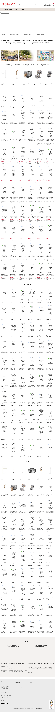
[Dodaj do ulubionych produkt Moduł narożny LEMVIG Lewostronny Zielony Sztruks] (53, 409)
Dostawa (16, 685)
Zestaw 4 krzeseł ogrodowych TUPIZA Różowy (40, 317)
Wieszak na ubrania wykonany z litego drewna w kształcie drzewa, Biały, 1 (49, 477)
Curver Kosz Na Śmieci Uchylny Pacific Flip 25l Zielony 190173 (50, 178)
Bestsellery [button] (35, 64)
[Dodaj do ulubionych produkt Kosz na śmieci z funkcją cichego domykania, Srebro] (7, 552)
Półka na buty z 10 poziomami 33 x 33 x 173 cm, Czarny (50, 546)
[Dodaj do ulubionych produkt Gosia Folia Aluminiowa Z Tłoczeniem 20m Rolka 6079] (35, 186)
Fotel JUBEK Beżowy (40, 454)
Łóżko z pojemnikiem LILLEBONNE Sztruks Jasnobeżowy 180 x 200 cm (41, 369)
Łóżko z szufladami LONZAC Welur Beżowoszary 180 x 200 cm (22, 335)
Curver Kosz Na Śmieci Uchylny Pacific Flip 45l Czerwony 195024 (32, 178)
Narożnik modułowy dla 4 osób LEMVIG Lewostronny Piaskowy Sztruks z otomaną (32, 335)
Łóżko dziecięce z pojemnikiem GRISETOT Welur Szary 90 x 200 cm (23, 369)
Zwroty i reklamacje (18, 687)
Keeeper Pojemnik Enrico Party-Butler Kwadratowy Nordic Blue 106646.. (13, 236)
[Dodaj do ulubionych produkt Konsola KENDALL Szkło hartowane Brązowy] (16, 357)
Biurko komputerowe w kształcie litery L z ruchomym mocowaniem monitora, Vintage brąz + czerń (32, 546)
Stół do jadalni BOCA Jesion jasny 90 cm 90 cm (41, 335)
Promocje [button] (25, 64)
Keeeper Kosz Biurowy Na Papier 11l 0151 (22, 198)
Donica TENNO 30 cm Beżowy (32, 454)
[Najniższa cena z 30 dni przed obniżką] (44, 143)
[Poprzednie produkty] (3, 72)
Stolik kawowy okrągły (50, 105)
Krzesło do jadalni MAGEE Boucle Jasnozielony (4, 335)
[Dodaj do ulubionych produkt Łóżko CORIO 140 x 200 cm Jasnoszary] (25, 289)
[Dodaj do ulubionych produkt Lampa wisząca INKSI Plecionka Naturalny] (35, 409)
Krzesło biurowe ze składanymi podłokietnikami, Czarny (40, 512)
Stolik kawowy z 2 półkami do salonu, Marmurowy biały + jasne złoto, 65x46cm (31, 123)
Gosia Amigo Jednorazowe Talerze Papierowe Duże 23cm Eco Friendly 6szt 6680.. (32, 236)
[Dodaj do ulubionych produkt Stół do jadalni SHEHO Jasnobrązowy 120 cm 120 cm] (53, 323)
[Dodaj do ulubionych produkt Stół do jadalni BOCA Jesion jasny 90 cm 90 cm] (44, 323)
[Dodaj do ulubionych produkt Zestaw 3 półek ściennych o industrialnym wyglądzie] (16, 518)
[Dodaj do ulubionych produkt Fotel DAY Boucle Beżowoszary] (44, 392)
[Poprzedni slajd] (2, 23)
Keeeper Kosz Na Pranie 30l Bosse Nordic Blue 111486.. (50, 256)
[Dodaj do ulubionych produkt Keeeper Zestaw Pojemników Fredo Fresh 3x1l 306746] (16, 244)
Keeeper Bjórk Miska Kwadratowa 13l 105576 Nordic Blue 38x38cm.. (4, 217)
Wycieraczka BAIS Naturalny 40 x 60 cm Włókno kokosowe (41, 437)
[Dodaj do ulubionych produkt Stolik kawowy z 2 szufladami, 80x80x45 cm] (7, 128)
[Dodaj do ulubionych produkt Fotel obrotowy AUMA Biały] (7, 289)
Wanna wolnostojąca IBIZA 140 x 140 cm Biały (31, 437)
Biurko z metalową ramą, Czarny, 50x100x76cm (40, 546)
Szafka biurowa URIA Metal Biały (22, 352)
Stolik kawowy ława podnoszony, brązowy (13, 123)
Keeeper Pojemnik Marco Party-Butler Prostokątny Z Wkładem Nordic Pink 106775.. (32, 256)
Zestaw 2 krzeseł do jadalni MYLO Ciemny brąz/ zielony (13, 454)
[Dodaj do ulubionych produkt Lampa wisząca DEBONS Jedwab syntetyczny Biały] (44, 289)
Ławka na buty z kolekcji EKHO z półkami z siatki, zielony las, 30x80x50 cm (31, 580)
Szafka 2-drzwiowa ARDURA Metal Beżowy (4, 352)
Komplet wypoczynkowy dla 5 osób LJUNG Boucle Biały (4, 369)
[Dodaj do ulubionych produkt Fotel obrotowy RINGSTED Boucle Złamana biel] (7, 409)
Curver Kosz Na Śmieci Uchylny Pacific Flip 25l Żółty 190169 (41, 178)
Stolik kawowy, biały (31, 105)
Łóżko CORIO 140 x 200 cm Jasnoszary (22, 300)
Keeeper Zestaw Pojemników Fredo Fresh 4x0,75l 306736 (4, 256)
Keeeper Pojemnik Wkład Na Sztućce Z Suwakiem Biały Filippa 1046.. (23, 256)
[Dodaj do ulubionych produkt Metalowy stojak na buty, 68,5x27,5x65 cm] (35, 603)
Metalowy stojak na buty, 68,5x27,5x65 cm (32, 615)
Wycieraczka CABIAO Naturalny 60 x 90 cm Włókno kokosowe (22, 386)
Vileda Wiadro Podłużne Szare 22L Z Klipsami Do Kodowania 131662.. (22, 159)
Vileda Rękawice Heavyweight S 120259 (32, 159)
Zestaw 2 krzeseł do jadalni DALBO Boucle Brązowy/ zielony (50, 437)
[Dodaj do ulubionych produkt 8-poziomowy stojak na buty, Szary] (44, 603)
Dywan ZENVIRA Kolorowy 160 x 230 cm (31, 403)
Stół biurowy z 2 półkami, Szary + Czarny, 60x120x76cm (13, 546)
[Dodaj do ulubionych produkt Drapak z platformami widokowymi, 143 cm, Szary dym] (16, 500)
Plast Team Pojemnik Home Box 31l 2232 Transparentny (40, 217)
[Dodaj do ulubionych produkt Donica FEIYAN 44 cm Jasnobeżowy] (25, 392)
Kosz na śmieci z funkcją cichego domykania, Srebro (4, 563)
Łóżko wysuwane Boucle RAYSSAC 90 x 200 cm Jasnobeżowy (32, 369)
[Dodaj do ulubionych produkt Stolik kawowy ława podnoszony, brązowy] (16, 111)
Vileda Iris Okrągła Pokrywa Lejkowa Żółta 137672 (41, 140)
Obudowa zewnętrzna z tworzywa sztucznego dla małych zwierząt (14, 598)
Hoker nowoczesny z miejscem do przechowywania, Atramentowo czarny (4, 615)
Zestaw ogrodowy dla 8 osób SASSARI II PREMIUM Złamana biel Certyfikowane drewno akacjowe (41, 352)
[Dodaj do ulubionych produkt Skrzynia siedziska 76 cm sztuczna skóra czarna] (35, 552)
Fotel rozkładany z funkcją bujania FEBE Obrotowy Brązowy (13, 420)
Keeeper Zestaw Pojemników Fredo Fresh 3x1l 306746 (13, 256)
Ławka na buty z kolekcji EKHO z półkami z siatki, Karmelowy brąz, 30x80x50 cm (21, 580)
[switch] (51, 708)
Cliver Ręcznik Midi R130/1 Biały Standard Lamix (4, 159)
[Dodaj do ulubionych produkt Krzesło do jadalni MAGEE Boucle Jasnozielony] (7, 323)
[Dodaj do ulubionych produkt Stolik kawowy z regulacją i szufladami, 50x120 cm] (7, 94)
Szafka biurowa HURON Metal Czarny (13, 352)
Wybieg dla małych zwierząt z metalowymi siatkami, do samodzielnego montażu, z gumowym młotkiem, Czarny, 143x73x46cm (4, 598)
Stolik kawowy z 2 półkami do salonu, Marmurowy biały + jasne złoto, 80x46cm (22, 123)
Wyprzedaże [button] (45, 64)
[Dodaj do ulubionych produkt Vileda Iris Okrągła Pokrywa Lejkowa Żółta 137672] (44, 128)
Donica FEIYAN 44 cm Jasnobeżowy (22, 403)
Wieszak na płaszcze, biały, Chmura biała (4, 495)
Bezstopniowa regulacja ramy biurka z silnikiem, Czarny (50, 563)
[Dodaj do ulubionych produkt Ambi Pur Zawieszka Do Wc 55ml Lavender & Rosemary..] (53, 264)
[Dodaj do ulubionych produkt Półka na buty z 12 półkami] (25, 603)
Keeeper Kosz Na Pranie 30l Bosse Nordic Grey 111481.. (41, 256)
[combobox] (9, 47)
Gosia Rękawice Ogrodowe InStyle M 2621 (40, 236)
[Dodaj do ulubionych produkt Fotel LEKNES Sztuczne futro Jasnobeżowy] (53, 443)
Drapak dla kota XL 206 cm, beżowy (50, 495)
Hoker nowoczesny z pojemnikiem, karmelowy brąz (49, 598)
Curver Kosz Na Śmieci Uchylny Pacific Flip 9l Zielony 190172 (32, 217)
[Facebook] (2, 703)
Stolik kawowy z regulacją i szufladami (13, 106)
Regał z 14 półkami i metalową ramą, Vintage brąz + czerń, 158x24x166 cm (13, 632)
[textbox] (3, 47)
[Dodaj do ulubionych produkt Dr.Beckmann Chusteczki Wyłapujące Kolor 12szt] (44, 148)
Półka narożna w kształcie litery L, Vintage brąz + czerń (4, 632)
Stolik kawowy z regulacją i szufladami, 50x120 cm (4, 106)
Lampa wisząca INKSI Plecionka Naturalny (31, 420)
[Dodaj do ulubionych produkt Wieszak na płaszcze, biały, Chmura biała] (7, 483)
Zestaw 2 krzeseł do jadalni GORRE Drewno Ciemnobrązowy (5, 454)
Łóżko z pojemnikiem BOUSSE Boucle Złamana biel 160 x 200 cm (41, 420)
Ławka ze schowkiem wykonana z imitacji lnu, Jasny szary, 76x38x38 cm (22, 563)
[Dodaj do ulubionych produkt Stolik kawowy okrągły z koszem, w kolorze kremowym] (44, 94)
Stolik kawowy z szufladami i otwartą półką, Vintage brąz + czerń (31, 140)
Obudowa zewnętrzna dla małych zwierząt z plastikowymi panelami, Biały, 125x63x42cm (41, 598)
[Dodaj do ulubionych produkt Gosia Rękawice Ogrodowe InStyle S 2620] (25, 225)
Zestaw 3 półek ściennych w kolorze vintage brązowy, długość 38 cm (31, 529)
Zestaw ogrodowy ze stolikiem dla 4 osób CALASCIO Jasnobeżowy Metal (49, 352)
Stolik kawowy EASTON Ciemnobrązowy (4, 317)
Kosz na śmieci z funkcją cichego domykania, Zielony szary (13, 563)
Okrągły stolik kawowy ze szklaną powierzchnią (22, 140)
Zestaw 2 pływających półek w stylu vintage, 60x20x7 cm (50, 529)
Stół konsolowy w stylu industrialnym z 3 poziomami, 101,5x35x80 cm (13, 615)
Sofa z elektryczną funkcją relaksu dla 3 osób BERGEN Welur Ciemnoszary (13, 386)
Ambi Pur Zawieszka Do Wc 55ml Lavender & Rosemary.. (50, 275)
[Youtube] (5, 703)
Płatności (30, 687)
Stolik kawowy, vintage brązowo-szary (22, 106)
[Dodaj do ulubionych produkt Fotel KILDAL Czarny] (53, 392)
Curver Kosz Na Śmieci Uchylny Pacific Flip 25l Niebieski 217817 (14, 198)
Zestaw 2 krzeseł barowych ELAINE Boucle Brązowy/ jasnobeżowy (31, 317)
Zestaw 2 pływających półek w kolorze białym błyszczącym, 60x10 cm (50, 512)
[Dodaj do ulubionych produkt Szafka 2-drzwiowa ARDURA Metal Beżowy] (7, 340)
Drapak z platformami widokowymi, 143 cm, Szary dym (13, 512)
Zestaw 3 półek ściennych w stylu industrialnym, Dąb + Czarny (40, 529)
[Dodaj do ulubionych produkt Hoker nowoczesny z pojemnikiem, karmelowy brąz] (53, 586)
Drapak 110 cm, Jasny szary (40, 495)
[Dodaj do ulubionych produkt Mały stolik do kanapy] (16, 128)
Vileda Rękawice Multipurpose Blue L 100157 (49, 159)
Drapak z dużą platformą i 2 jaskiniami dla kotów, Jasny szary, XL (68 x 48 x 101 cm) (27, 82)
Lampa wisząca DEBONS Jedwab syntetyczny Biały (40, 300)
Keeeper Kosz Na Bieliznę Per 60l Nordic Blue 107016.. (23, 275)
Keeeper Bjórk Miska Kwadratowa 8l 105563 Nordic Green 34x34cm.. (14, 217)
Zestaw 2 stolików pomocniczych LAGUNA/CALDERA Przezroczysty (31, 352)
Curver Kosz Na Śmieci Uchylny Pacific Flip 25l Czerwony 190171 (4, 198)
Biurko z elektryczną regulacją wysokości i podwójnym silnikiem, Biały (4, 580)
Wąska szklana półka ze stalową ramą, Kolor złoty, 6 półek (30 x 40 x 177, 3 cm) (50, 632)
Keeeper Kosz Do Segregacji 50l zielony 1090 (50, 217)
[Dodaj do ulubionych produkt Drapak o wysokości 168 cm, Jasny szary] (7, 500)
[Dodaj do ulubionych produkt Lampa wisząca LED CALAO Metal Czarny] (53, 289)
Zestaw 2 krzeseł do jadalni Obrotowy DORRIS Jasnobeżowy (22, 454)
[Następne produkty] (52, 72)
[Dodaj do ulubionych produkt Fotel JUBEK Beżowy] (44, 443)
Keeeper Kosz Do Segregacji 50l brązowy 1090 (3, 236)
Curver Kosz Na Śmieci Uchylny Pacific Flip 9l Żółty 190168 (23, 217)
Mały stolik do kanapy (13, 139)
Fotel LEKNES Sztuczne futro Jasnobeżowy (50, 454)
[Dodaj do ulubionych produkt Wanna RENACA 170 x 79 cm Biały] (16, 306)
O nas (30, 685)
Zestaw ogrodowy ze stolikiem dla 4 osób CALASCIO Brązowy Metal (4, 403)
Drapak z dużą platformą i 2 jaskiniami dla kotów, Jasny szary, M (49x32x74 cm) (38, 82)
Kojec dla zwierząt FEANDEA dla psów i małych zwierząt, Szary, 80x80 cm (32, 477)
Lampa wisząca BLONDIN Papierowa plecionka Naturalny (13, 300)
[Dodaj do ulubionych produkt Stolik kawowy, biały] (35, 94)
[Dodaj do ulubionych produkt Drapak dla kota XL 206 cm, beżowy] (53, 483)
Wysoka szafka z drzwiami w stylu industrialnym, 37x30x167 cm (12, 580)
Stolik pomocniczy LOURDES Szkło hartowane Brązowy (13, 437)
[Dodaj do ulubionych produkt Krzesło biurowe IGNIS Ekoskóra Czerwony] (25, 409)
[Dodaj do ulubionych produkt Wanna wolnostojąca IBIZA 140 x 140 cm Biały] (35, 426)
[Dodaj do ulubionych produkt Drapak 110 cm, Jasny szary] (44, 483)
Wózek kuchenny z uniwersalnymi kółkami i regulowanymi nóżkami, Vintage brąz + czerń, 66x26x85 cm (32, 598)
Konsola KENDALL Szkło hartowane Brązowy (13, 369)
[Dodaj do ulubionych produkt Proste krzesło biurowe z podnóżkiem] (35, 500)
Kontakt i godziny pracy (19, 691)
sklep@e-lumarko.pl (4, 697)
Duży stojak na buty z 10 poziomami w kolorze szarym (49, 580)
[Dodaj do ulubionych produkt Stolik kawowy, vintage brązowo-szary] (25, 94)
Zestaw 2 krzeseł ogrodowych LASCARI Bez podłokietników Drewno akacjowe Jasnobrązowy (50, 386)
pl (35, 4)
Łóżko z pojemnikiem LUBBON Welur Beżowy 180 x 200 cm (50, 369)
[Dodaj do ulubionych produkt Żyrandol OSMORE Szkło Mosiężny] (16, 392)
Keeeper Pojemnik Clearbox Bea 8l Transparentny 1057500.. (31, 275)
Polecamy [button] (8, 64)
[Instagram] (4, 703)
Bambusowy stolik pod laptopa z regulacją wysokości (32, 632)
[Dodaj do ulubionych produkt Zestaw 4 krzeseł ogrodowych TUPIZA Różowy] (44, 306)
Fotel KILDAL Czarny (49, 402)
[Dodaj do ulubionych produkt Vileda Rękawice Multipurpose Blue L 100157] (53, 148)
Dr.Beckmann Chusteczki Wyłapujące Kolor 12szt (41, 159)
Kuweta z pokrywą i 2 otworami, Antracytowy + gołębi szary (16, 82)
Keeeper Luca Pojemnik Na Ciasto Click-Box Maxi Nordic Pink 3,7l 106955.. (41, 198)
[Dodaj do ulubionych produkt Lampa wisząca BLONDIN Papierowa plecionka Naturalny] (16, 289)
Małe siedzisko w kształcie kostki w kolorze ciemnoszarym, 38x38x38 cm (41, 563)
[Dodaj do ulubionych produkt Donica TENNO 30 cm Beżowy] (35, 443)
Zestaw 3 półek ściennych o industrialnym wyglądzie (12, 529)
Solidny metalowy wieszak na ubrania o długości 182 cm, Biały (23, 477)
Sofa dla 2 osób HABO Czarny (4, 386)
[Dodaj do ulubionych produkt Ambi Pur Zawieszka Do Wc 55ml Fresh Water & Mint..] (44, 264)
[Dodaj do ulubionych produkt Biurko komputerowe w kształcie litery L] (7, 535)
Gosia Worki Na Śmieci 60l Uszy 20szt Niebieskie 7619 (4, 275)
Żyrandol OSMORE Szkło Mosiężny (13, 403)
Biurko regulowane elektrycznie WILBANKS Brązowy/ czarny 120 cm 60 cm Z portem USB (50, 317)
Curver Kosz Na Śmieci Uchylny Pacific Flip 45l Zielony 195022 (23, 178)
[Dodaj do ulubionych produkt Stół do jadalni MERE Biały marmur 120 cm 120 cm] (25, 306)
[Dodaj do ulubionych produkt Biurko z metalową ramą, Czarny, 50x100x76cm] (44, 535)
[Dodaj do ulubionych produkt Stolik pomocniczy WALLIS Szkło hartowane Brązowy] (25, 426)
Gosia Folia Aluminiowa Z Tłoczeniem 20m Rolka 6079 (32, 198)
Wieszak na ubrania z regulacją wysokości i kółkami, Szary (41, 632)
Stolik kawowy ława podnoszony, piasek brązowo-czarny (4, 123)
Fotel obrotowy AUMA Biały (4, 300)
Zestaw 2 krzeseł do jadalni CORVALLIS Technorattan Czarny (40, 386)
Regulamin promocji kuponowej (18, 693)
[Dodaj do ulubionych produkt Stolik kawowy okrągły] (53, 94)
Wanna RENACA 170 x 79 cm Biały (13, 317)
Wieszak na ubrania (48, 82)
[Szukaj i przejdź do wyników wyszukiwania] (32, 5)
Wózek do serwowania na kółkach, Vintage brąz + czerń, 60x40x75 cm (22, 598)
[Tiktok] (7, 703)
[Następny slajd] (52, 23)
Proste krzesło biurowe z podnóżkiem (32, 512)
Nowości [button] (17, 64)
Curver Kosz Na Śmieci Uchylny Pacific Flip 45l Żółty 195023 (4, 178)
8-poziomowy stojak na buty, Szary (41, 615)
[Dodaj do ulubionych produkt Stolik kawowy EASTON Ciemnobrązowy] (7, 306)
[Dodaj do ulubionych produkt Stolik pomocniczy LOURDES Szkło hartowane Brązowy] (16, 426)
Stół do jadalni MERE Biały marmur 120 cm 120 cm (22, 317)
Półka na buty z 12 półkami (22, 615)
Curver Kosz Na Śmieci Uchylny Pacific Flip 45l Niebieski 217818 (14, 178)
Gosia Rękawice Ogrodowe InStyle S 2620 (22, 236)
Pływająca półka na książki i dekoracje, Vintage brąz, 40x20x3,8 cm (22, 529)
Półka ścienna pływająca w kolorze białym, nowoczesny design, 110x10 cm (4, 529)
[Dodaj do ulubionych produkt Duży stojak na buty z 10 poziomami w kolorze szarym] (53, 569)
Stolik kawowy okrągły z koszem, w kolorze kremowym (41, 106)
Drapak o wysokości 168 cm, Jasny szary (4, 512)
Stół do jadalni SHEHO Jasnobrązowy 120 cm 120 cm (50, 335)
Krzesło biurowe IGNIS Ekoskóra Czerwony (23, 420)
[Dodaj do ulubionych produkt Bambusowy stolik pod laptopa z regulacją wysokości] (35, 620)
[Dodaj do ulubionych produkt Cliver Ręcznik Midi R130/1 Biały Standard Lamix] (7, 148)
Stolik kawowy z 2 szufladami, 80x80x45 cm (4, 140)
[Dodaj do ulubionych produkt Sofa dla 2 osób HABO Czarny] (7, 375)
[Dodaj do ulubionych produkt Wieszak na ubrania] (53, 69)
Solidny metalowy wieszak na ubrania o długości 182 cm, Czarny (13, 477)
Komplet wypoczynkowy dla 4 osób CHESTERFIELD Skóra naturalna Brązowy (32, 300)
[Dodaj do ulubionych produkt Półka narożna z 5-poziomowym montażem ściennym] (53, 603)
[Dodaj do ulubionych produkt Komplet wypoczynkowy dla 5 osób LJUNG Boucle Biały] (7, 357)
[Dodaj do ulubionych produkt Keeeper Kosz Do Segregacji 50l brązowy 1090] (7, 225)
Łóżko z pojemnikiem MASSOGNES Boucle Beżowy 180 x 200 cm (13, 335)
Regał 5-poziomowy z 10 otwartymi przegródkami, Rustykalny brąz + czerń (23, 632)
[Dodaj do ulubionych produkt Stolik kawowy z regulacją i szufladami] (16, 94)
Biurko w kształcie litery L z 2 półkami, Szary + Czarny (23, 546)
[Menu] (53, 700)
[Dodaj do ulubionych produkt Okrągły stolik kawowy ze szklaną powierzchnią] (25, 128)
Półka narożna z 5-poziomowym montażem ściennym (49, 615)
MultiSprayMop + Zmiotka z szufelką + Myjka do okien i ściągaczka (13, 275)
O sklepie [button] (31, 682)
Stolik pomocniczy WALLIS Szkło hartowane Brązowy (22, 437)
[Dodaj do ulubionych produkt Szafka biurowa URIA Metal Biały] (25, 340)
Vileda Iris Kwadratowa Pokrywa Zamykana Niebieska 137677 (50, 140)
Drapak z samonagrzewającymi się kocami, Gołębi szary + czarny (22, 512)
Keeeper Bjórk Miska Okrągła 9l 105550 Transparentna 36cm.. (50, 198)
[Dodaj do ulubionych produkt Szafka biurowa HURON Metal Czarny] (16, 340)
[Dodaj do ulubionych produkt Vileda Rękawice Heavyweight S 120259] (35, 148)
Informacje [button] (17, 682)
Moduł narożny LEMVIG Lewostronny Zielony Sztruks (50, 420)
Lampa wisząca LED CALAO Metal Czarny (49, 300)
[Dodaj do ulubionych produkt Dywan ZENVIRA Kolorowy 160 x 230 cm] (35, 392)
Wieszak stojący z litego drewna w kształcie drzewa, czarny (40, 477)
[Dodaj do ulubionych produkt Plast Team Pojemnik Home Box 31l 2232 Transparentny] (44, 206)
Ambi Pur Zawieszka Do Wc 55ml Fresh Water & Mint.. (40, 275)
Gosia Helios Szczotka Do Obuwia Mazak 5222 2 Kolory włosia (13, 159)
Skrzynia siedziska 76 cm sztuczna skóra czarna (31, 563)
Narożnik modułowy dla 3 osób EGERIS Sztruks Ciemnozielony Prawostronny (4, 437)
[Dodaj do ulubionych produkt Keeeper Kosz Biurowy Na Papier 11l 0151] (25, 186)
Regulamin (17, 689)
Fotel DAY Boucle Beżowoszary (40, 403)
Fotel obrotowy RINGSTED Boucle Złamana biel (4, 420)
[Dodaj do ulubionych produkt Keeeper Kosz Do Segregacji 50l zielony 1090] (53, 206)
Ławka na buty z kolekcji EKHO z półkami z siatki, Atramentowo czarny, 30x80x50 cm (40, 580)
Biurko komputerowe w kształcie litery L (4, 546)
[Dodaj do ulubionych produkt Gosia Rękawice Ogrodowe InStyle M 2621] (44, 225)
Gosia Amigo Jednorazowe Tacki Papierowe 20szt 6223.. (49, 236)
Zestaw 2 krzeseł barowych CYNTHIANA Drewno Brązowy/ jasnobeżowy (32, 386)
